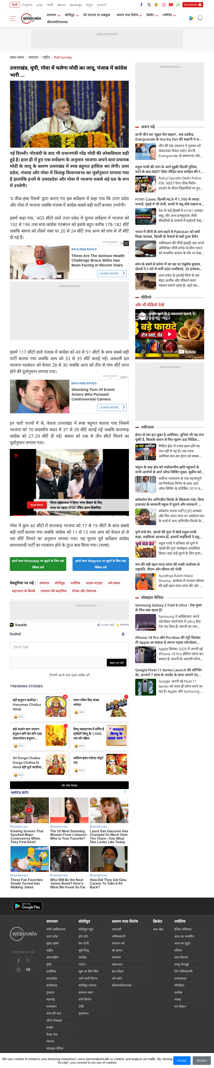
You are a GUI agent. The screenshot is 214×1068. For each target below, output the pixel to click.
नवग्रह (177, 999)
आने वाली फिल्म (88, 978)
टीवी (81, 1006)
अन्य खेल (158, 929)
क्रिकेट (150, 15)
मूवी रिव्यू (84, 950)
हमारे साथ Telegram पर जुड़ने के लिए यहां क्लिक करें (100, 564)
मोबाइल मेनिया (152, 597)
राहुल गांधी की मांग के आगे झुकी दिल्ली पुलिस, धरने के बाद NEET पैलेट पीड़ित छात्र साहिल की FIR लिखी (169, 169)
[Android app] (27, 906)
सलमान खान (86, 992)
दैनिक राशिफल (182, 929)
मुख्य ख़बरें (52, 943)
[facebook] (142, 4)
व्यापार (50, 1041)
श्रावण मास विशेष (127, 15)
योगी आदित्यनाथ (55, 929)
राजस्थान (51, 1006)
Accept (181, 1060)
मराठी (50, 5)
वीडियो (146, 297)
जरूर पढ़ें (148, 126)
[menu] (14, 18)
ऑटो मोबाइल (54, 1020)
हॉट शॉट (83, 936)
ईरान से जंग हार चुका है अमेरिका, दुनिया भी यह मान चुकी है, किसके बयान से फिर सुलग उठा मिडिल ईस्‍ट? (169, 437)
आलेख (82, 957)
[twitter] (149, 4)
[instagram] (163, 4)
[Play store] (191, 18)
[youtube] (171, 4)
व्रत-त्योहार (118, 971)
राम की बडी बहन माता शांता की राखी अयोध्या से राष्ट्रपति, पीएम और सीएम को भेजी (167, 567)
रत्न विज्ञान (180, 1006)
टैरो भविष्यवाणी (183, 971)
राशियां (178, 950)
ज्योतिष (167, 15)
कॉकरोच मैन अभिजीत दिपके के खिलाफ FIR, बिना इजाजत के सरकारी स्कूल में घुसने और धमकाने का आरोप (169, 502)
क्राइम (49, 1027)
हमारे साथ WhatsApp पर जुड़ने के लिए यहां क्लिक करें (38, 564)
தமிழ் (40, 5)
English (27, 5)
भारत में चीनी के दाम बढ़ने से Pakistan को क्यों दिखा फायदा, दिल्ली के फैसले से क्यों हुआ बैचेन (167, 234)
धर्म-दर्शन (117, 978)
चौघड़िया (179, 985)
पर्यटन (82, 964)
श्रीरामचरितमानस (57, 22)
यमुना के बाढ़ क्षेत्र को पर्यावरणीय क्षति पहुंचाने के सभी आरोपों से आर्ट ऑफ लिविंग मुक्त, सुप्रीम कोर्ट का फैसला (169, 469)
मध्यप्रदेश (51, 978)
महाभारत (117, 964)
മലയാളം (76, 5)
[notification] (200, 18)
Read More (37, 505)
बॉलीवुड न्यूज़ (86, 929)
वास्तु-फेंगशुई (181, 964)
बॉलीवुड (70, 15)
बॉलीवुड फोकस (87, 985)
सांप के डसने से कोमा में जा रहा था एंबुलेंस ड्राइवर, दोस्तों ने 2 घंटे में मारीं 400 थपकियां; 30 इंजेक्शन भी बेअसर (168, 266)
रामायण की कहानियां (54, 590)
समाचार (51, 15)
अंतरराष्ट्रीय (52, 957)
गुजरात (50, 992)
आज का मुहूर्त (182, 943)
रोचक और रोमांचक (84, 590)
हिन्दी (15, 5)
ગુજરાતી (101, 5)
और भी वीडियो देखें (149, 305)
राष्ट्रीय (46, 57)
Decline (202, 1060)
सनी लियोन (85, 999)
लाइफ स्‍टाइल (94, 583)
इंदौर (49, 964)
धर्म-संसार (114, 583)
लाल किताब (181, 957)
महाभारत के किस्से (23, 590)
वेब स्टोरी (84, 943)
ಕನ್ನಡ (89, 5)
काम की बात (53, 1013)
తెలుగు (61, 5)
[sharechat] (156, 4)
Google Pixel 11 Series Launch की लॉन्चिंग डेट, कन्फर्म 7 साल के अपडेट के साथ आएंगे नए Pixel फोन (168, 672)
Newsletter (190, 4)
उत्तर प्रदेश (52, 936)
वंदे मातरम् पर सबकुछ (96, 15)
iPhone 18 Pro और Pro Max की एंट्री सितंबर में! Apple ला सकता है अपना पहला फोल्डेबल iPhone (167, 640)
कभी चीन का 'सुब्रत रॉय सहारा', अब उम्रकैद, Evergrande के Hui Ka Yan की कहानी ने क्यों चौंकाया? (168, 137)
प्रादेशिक (51, 971)
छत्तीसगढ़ (51, 985)
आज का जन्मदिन (184, 936)
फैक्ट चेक (52, 1034)
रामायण (116, 957)
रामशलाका (180, 978)
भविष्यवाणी (118, 936)
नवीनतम (147, 427)
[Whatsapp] (178, 4)
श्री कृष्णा (117, 950)
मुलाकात (84, 1013)
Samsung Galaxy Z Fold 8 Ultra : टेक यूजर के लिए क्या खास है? (168, 607)
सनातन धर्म (118, 943)
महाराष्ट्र (50, 999)
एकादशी (116, 929)
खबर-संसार (17, 57)
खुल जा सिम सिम (88, 971)
